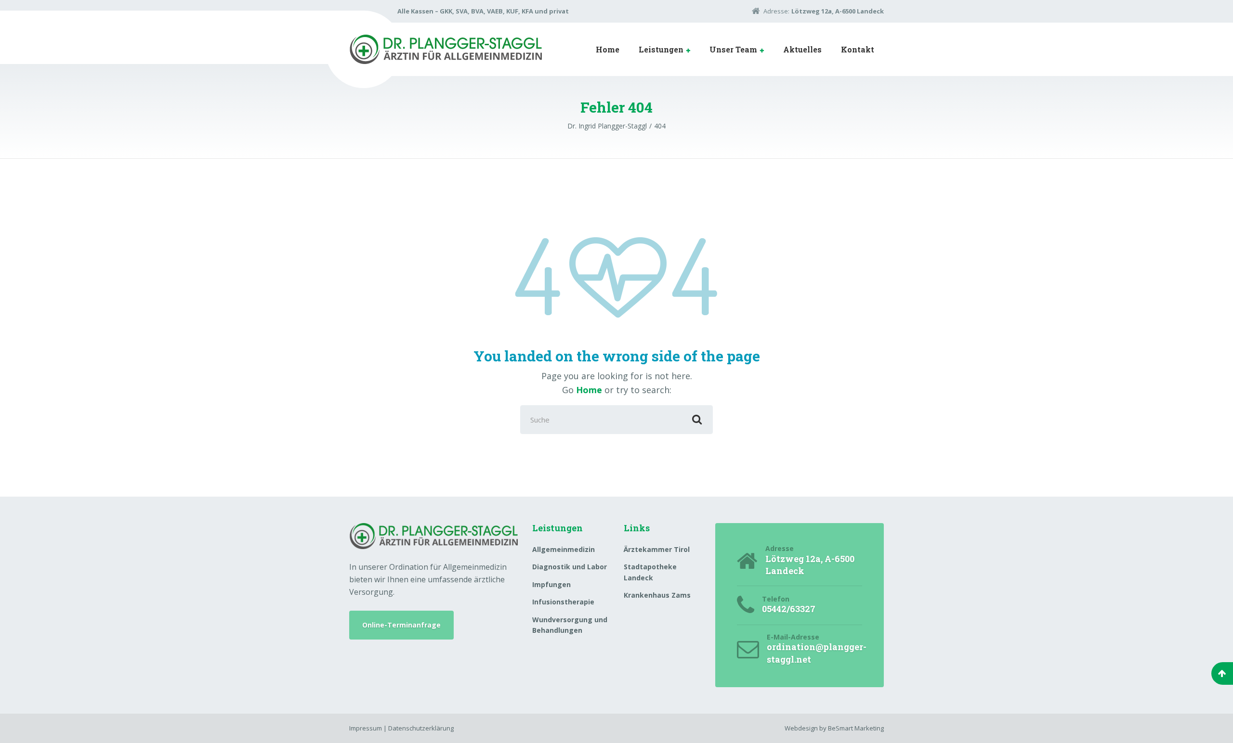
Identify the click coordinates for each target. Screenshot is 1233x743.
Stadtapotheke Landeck (650, 572)
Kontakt (857, 49)
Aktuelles (802, 49)
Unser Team (733, 49)
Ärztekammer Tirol (657, 549)
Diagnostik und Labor (569, 566)
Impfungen (551, 584)
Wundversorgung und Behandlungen (569, 625)
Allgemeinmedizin (563, 549)
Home (607, 49)
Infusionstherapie (563, 601)
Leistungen (661, 49)
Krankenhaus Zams (657, 595)
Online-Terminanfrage (401, 624)
